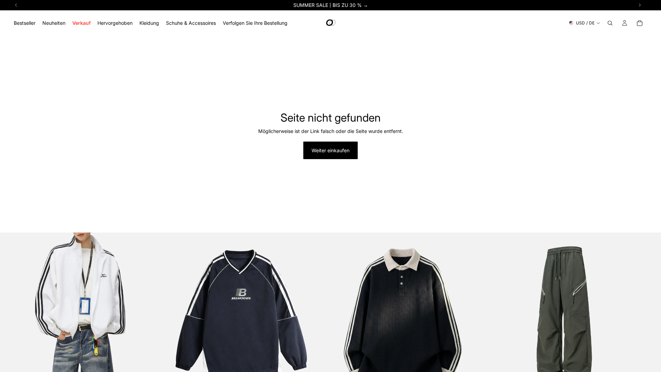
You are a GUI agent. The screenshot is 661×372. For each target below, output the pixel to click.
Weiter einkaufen (330, 150)
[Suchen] (610, 23)
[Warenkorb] (639, 23)
